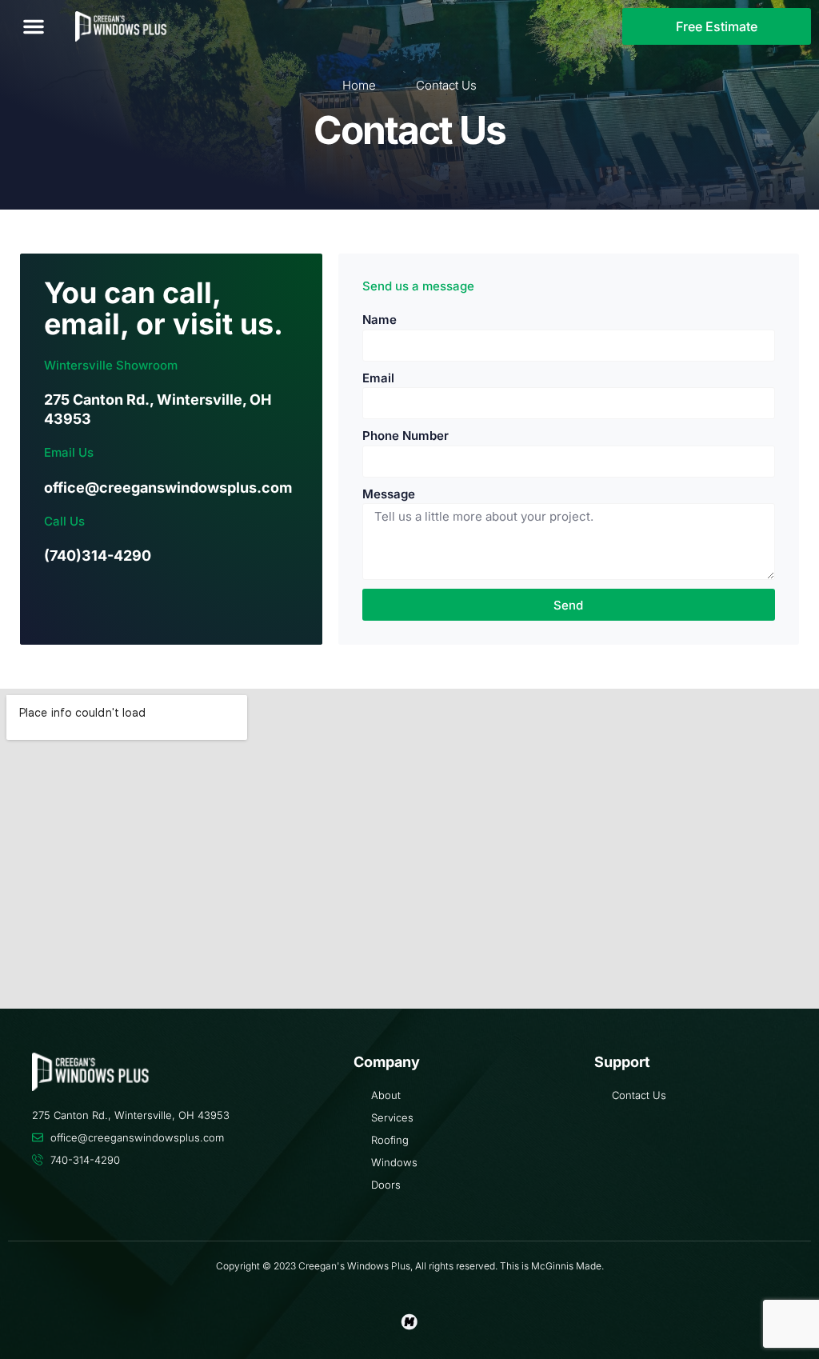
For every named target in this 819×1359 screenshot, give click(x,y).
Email (378, 378)
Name (379, 319)
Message (388, 494)
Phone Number (405, 435)
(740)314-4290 (97, 555)
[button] (33, 26)
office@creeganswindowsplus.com (168, 487)
